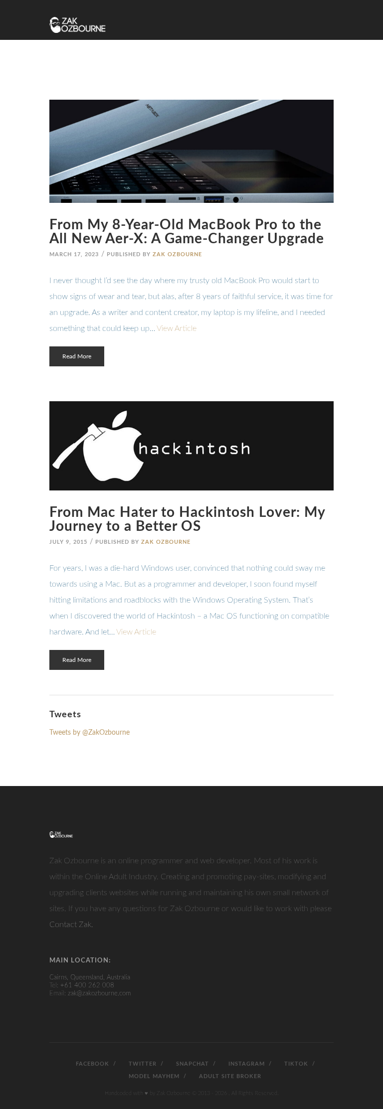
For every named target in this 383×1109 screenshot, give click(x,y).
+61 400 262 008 (87, 985)
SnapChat (191, 1064)
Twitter (142, 1064)
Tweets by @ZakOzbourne (89, 732)
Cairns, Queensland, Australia (89, 977)
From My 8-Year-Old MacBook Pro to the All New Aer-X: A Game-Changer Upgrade (186, 232)
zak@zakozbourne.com (99, 993)
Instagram (245, 1064)
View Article (176, 328)
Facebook (91, 1064)
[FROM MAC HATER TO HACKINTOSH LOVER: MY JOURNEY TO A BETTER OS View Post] (191, 445)
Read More (76, 356)
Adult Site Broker (229, 1076)
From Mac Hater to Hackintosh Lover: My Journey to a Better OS (187, 519)
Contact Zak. (71, 925)
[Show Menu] (328, 16)
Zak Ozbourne (177, 254)
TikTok (295, 1064)
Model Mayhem (153, 1076)
